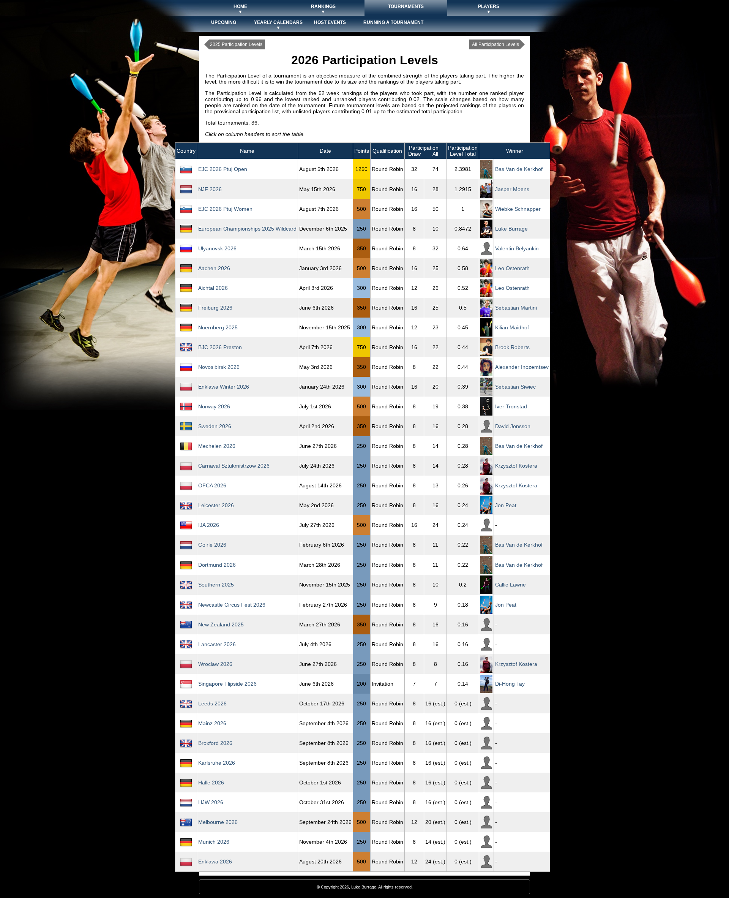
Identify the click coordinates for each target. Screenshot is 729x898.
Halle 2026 (211, 782)
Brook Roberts (512, 347)
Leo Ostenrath (512, 268)
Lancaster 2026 (217, 644)
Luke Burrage (511, 229)
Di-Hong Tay (510, 684)
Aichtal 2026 (213, 288)
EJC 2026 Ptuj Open (222, 169)
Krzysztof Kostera (516, 466)
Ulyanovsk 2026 (217, 248)
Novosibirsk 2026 (219, 367)
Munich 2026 (213, 842)
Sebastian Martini (516, 308)
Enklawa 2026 (215, 861)
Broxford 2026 (215, 743)
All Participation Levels (495, 44)
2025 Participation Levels (236, 44)
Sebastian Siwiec (515, 387)
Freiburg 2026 (215, 308)
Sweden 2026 (214, 426)
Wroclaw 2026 (215, 664)
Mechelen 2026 (216, 446)
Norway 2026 (214, 406)
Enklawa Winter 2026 (223, 387)
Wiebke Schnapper (518, 209)
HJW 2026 (210, 802)
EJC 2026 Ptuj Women (225, 209)
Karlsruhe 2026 (216, 763)
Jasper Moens (512, 189)
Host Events (330, 22)
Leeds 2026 (212, 703)
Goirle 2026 (212, 545)
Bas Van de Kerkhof (519, 169)
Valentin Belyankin (517, 248)
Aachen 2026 (214, 268)
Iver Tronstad (511, 406)
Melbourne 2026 (218, 822)
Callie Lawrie (510, 585)
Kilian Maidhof (512, 327)
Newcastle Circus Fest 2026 (231, 605)
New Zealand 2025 (221, 624)
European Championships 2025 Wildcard (247, 229)
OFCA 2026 (212, 485)
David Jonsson (512, 426)
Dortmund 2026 (217, 565)
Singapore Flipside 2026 (227, 684)
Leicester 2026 (216, 505)
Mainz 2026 (212, 723)
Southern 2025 (216, 585)
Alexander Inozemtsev (522, 367)
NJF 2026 (210, 189)
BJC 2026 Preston (220, 347)
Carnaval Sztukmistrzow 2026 (234, 466)
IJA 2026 (208, 525)
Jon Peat (505, 505)
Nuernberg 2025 (218, 327)
